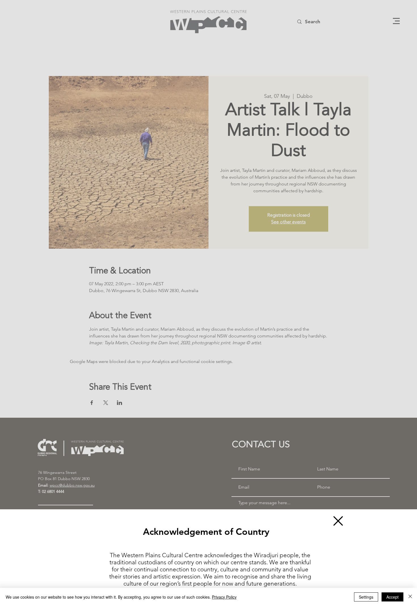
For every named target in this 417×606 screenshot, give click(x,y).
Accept (392, 597)
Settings (366, 597)
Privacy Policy (224, 597)
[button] (338, 521)
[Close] (410, 596)
